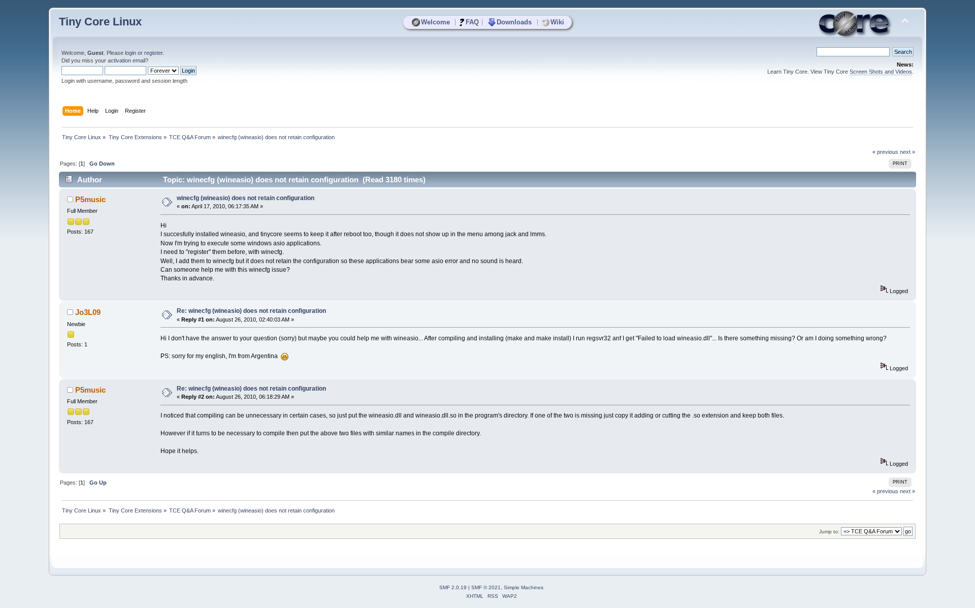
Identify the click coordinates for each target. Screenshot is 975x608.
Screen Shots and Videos (881, 72)
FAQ (472, 22)
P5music (90, 199)
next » (907, 152)
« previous (885, 152)
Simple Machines (523, 587)
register (153, 53)
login (130, 53)
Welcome (435, 22)
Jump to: (829, 531)
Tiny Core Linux (100, 21)
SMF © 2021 (486, 587)
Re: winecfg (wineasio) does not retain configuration (251, 310)
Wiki (557, 22)
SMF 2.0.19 (453, 587)
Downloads (514, 22)
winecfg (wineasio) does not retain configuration (245, 198)
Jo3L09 (88, 312)
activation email (126, 60)
